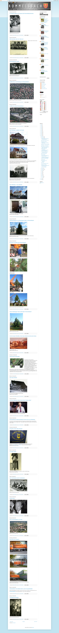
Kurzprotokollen (12, 591)
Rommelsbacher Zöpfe (14, 61)
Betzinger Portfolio (43, 24)
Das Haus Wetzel (13, 377)
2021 (41, 125)
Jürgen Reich (43, 86)
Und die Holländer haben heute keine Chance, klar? (20, 400)
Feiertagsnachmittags (14, 597)
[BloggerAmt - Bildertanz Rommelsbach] (42, 183)
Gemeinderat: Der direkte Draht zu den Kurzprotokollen (21, 588)
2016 (41, 130)
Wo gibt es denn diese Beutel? (16, 428)
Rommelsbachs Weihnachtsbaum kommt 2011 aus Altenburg (22, 419)
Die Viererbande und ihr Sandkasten (17, 478)
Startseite (24, 621)
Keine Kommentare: (21, 57)
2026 (41, 124)
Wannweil (42, 64)
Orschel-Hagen (42, 70)
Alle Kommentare (43, 97)
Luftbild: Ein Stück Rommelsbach (16, 106)
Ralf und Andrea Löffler (44, 88)
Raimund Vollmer (43, 87)
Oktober (42, 168)
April (41, 174)
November (42, 137)
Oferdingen (42, 58)
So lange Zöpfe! (13, 451)
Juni (41, 172)
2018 (41, 128)
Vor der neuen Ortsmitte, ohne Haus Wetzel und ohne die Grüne (23, 336)
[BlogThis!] (25, 35)
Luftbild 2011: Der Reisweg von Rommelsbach (19, 81)
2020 (41, 126)
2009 (41, 179)
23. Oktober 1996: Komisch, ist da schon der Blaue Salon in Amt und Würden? (46, 43)
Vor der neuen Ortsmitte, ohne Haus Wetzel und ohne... (44, 152)
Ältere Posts (35, 621)
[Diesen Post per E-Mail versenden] (24, 35)
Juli (41, 171)
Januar (42, 177)
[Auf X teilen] (26, 35)
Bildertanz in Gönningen (44, 47)
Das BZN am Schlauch (14, 539)
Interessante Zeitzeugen (15, 356)
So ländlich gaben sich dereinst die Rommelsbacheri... (45, 138)
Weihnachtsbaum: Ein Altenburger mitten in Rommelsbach (22, 220)
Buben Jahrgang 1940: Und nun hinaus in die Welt (46, 49)
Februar (42, 176)
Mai (41, 173)
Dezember (42, 136)
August (42, 170)
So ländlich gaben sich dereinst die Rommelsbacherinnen (22, 13)
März (42, 175)
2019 (41, 127)
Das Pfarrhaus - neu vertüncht (16, 184)
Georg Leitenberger (43, 84)
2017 (41, 129)
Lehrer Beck (12, 498)
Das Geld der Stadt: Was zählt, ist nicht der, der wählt (46, 31)
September (42, 169)
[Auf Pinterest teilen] (28, 35)
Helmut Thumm (43, 85)
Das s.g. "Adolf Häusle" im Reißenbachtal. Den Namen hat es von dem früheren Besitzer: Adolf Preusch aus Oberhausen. (45, 21)
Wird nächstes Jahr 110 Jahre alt (16, 39)
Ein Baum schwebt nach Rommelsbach (18, 242)
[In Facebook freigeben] (27, 35)
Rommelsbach (42, 41)
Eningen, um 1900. (46, 53)
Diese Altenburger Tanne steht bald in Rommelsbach (20, 311)
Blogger (33, 627)
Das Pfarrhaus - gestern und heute (17, 130)
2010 (41, 178)
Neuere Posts (11, 621)
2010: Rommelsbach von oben (16, 519)
